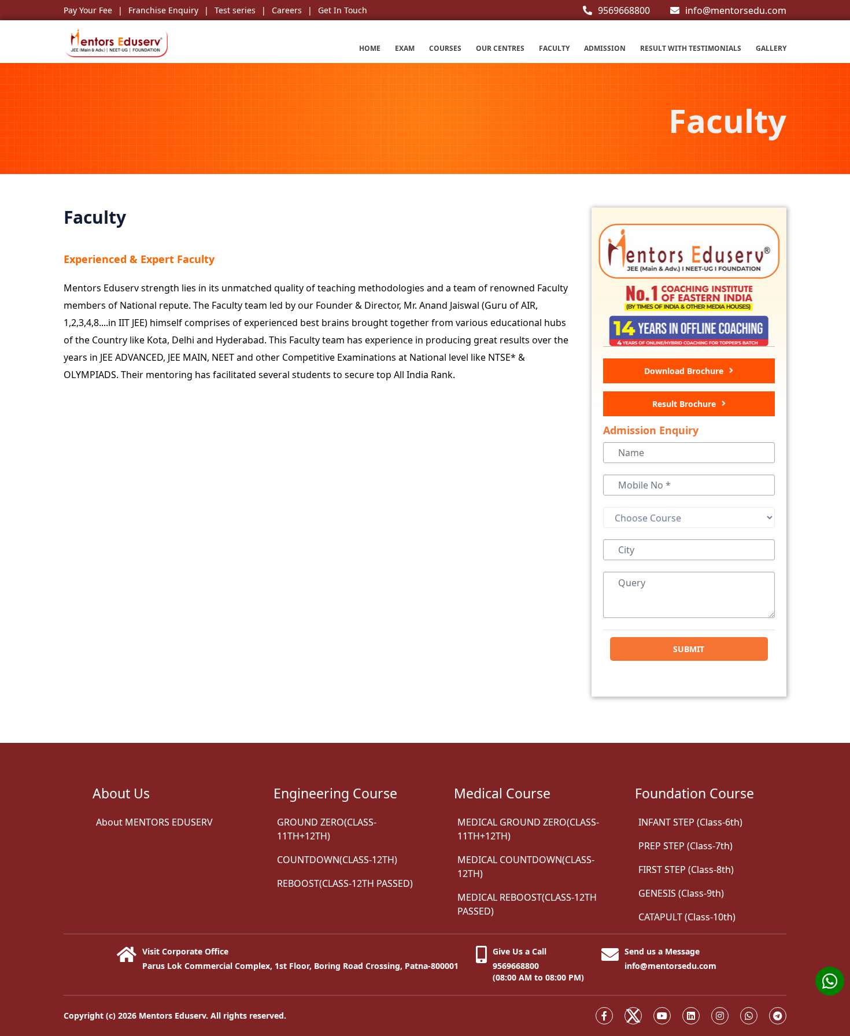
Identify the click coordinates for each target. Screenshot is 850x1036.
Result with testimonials (690, 48)
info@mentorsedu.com (735, 10)
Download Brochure (683, 370)
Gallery (771, 48)
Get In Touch (342, 10)
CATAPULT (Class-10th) (687, 917)
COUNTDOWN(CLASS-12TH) (337, 859)
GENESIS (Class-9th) (681, 893)
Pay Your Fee (88, 10)
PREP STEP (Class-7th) (685, 845)
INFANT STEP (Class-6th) (690, 822)
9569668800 (624, 10)
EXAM (405, 48)
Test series (235, 10)
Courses (445, 48)
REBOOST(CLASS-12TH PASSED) (345, 883)
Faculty (554, 48)
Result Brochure (684, 403)
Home (369, 48)
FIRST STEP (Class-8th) (686, 869)
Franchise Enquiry (163, 10)
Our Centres (500, 48)
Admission (605, 48)
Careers (287, 10)
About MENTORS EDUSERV (154, 822)
